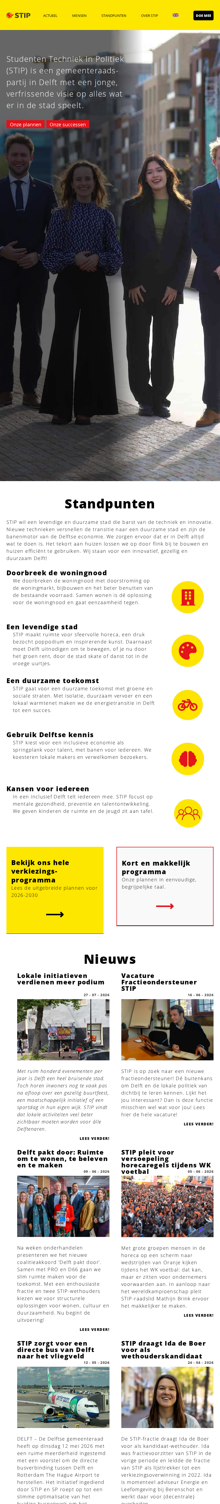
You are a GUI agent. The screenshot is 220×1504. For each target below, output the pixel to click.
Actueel (50, 15)
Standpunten (113, 15)
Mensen (79, 15)
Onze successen (68, 124)
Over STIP (149, 15)
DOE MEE (203, 15)
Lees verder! (94, 1138)
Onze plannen (25, 124)
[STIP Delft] (18, 15)
